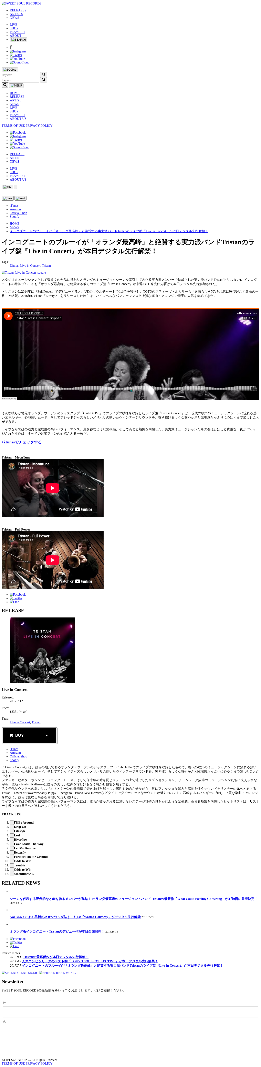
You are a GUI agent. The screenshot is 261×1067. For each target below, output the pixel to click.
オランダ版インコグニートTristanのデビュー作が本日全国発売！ (57, 931)
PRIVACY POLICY (39, 125)
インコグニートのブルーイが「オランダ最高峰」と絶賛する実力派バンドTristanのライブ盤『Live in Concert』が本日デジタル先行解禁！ (109, 231)
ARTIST (15, 100)
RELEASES (18, 10)
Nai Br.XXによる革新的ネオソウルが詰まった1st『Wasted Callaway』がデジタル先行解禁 (75, 917)
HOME (15, 93)
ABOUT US (18, 118)
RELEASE (17, 96)
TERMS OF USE (13, 125)
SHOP (14, 28)
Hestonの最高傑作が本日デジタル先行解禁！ (55, 957)
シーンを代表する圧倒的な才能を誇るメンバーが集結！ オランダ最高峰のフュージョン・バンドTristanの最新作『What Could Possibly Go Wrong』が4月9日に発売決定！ (134, 898)
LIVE (13, 24)
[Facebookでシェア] (18, 594)
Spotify (14, 216)
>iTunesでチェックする (22, 442)
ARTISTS (16, 14)
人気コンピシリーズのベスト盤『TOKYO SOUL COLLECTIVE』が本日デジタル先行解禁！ (90, 961)
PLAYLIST (17, 32)
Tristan (46, 265)
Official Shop (18, 213)
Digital (14, 265)
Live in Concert (30, 265)
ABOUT (15, 35)
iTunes (14, 205)
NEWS (14, 17)
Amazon (15, 209)
